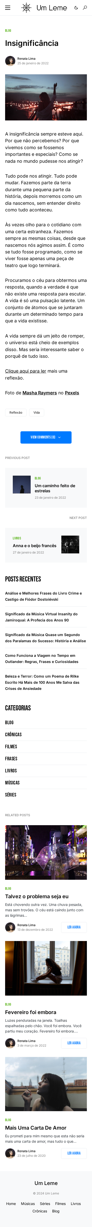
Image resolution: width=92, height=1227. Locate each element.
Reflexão (15, 412)
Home (11, 1203)
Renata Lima (26, 58)
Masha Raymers (39, 392)
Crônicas (13, 735)
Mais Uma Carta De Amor (35, 1128)
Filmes (11, 747)
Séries (10, 795)
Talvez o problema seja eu (36, 896)
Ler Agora (73, 927)
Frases (11, 759)
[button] (7, 8)
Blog (8, 30)
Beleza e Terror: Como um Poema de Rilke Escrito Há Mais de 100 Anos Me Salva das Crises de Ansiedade (42, 682)
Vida (36, 412)
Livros (17, 538)
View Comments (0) (43, 437)
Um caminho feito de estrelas (55, 488)
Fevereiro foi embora (30, 1012)
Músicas (12, 783)
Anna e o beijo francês (34, 545)
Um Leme (46, 1183)
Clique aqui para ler (25, 371)
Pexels (72, 392)
